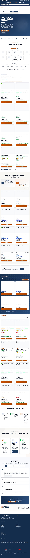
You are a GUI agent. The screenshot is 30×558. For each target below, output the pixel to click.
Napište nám (19, 501)
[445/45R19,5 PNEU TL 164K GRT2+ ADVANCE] (22, 150)
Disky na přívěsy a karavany (4, 541)
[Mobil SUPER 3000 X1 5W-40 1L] (8, 299)
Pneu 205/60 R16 (7, 542)
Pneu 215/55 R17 (24, 541)
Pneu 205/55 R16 (10, 541)
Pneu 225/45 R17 (19, 541)
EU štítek (2, 116)
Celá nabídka (26, 317)
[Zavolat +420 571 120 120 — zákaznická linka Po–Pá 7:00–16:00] (18, 2)
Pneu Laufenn (14, 543)
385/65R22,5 (16, 66)
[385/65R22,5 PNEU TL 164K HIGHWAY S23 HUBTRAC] (22, 366)
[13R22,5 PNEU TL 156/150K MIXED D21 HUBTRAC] (8, 366)
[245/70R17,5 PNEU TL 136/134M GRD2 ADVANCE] (22, 128)
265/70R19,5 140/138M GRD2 (5, 155)
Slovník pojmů (2, 533)
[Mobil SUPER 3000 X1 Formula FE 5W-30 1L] (22, 299)
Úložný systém (2, 526)
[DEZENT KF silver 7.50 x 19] (8, 230)
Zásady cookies (17, 527)
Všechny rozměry (26, 542)
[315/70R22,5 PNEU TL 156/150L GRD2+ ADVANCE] (8, 107)
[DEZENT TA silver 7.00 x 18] (8, 211)
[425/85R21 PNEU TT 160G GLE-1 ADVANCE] (8, 344)
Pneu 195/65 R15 (15, 541)
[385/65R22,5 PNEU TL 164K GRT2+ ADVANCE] (8, 128)
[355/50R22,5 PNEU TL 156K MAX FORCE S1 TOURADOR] (22, 387)
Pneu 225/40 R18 (12, 542)
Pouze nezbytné (5, 11)
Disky (17, 48)
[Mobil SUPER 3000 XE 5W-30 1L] (22, 284)
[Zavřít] (17, 7)
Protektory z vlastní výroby (12, 169)
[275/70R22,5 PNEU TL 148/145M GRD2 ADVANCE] (8, 86)
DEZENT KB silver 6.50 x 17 (19, 198)
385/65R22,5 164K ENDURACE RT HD (6, 327)
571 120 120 (3, 32)
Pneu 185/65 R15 (3, 542)
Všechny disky (26, 188)
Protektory (2, 524)
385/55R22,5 (21, 66)
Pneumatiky (13, 48)
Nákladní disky (2, 525)
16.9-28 (18, 69)
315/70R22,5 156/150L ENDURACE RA (21, 327)
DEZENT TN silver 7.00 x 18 (4, 198)
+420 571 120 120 (15, 451)
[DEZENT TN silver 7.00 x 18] (8, 193)
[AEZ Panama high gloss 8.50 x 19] (22, 211)
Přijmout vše (14, 11)
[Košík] (27, 2)
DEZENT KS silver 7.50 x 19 (4, 253)
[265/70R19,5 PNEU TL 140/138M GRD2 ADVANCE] (8, 150)
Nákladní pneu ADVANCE (20, 543)
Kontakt (28, 0)
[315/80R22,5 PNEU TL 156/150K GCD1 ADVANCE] (22, 86)
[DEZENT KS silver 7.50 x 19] (8, 248)
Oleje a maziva (2, 527)
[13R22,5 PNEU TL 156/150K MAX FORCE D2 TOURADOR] (8, 387)
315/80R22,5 (7, 66)
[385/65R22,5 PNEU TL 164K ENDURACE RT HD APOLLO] (8, 322)
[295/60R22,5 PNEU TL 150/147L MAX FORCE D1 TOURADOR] (22, 107)
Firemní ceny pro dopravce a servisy (4, 98)
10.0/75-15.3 (22, 69)
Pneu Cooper (10, 543)
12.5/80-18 (13, 69)
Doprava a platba (25, 0)
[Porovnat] (13, 102)
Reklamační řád (17, 525)
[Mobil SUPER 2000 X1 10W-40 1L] (8, 284)
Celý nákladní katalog (4, 79)
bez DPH (23, 2)
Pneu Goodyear (2, 543)
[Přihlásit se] (25, 2)
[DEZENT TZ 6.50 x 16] (22, 248)
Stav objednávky (21, 0)
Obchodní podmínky (18, 524)
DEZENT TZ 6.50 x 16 (19, 253)
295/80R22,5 (26, 66)
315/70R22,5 (11, 66)
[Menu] (28, 2)
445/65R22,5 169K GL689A (19, 349)
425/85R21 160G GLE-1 (4, 349)
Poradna (2, 532)
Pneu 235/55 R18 (17, 542)
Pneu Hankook (7, 543)
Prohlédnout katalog (25, 279)
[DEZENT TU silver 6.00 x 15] (22, 230)
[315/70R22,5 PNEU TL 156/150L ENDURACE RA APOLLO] (22, 322)
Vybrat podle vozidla (4, 30)
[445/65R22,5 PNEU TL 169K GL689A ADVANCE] (22, 344)
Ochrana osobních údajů (18, 526)
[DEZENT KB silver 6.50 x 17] (22, 193)
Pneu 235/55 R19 (21, 542)
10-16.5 (10, 69)
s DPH (20, 2)
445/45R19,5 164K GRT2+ (19, 155)
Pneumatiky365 (6, 515)
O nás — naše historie (3, 534)
